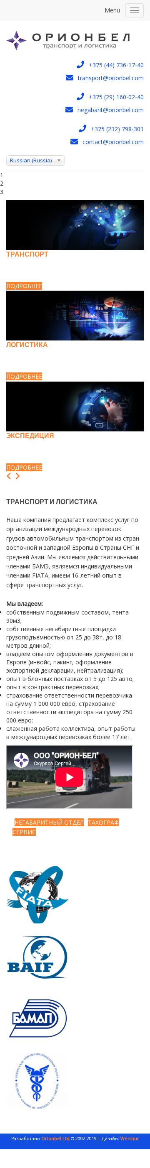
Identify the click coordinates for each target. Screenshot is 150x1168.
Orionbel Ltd (55, 1138)
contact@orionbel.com (113, 142)
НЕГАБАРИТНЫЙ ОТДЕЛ (49, 822)
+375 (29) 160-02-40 (116, 97)
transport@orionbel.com (111, 78)
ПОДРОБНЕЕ (24, 286)
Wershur (129, 1138)
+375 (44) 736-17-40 (116, 65)
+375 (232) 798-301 (117, 129)
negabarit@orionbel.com (111, 110)
